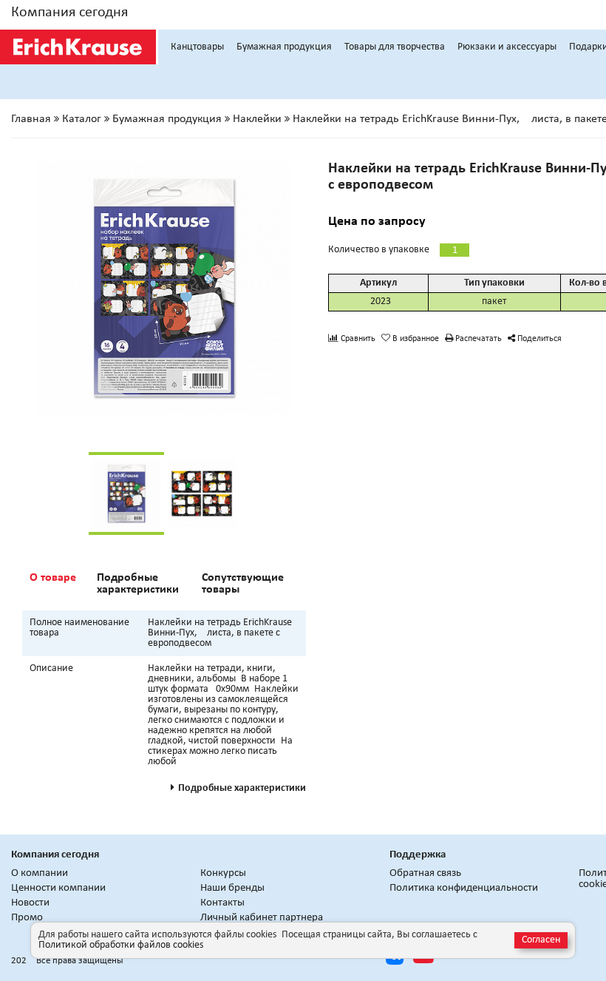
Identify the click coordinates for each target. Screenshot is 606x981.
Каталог (81, 119)
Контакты (222, 902)
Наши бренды (232, 888)
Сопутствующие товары (243, 584)
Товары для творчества (394, 47)
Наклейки (257, 119)
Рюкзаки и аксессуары (506, 47)
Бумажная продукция (284, 47)
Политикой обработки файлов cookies (120, 945)
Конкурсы (223, 873)
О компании (39, 873)
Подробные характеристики (138, 584)
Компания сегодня (69, 12)
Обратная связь (425, 873)
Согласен (541, 939)
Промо (27, 917)
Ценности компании (58, 888)
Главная (31, 119)
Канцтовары (197, 47)
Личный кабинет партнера (261, 917)
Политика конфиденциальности (463, 888)
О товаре (53, 578)
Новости (30, 902)
